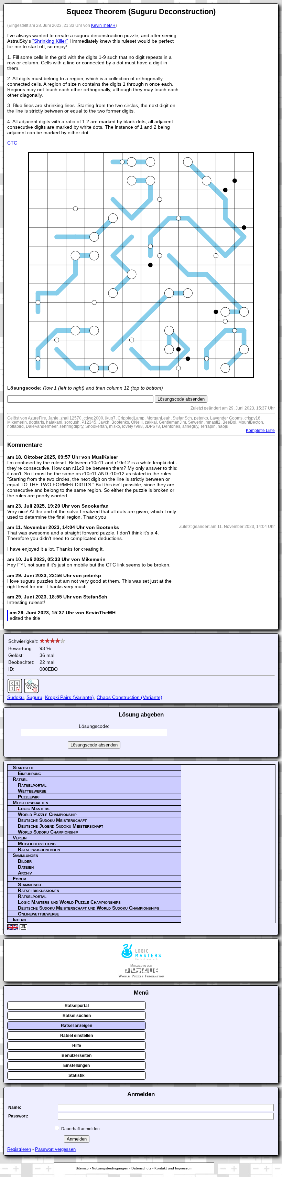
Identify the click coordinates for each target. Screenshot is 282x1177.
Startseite (24, 767)
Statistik (76, 1075)
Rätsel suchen (77, 1016)
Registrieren (19, 1149)
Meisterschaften (30, 802)
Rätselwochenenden (39, 849)
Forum (19, 878)
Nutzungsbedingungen (110, 1168)
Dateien (26, 867)
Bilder (25, 861)
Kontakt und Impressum (173, 1168)
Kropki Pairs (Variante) (69, 697)
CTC (12, 143)
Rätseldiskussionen (38, 890)
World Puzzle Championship (47, 814)
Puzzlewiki (29, 796)
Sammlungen (25, 855)
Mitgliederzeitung (37, 843)
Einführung (29, 773)
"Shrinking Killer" (50, 41)
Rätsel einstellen (76, 1035)
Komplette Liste (260, 430)
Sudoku (15, 697)
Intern (19, 919)
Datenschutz (141, 1168)
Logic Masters (34, 808)
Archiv (25, 873)
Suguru (34, 697)
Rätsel (20, 779)
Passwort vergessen (55, 1149)
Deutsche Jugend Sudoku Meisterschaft (60, 826)
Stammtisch (29, 884)
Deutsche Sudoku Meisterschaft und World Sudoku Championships (88, 908)
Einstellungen (76, 1065)
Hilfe (76, 1045)
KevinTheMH (103, 25)
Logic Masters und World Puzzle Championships (69, 902)
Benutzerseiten (76, 1055)
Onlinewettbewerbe (38, 913)
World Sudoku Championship (48, 832)
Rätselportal (32, 785)
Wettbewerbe (32, 791)
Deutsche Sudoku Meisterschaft (52, 820)
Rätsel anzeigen (76, 1026)
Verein (19, 837)
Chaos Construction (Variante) (129, 697)
